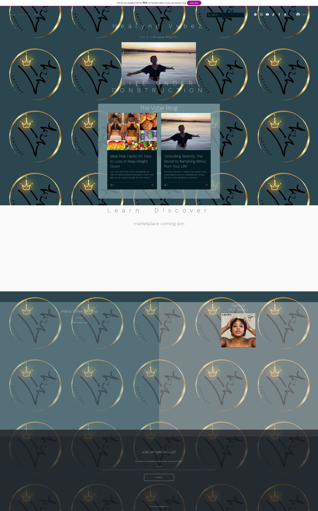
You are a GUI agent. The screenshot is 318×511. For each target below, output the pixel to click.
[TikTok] (273, 14)
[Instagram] (261, 14)
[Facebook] (279, 14)
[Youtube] (267, 14)
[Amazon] (285, 14)
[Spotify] (255, 14)
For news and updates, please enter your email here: (159, 461)
